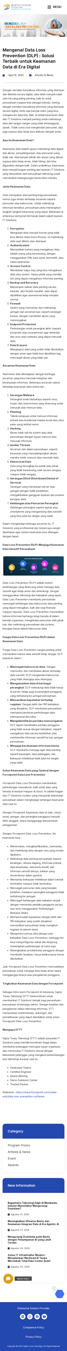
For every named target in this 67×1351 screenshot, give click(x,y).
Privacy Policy (34, 1336)
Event (12, 1158)
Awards (13, 1165)
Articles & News (44, 75)
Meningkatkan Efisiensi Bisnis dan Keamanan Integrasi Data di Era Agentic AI (33, 1223)
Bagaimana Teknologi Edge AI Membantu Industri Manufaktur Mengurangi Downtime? (32, 1205)
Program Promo (19, 1145)
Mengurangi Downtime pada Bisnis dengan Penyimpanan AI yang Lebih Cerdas (29, 1239)
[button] (8, 1278)
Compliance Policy (33, 1327)
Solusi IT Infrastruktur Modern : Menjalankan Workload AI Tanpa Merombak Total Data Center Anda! (29, 1258)
